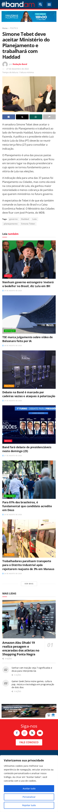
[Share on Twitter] (22, 116)
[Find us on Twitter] (32, 733)
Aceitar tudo (29, 788)
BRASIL (8, 276)
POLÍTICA (14, 28)
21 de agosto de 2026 (13, 455)
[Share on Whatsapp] (35, 116)
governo (13, 219)
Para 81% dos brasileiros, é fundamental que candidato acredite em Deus (27, 506)
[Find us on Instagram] (24, 733)
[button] (40, 4)
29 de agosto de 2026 (13, 290)
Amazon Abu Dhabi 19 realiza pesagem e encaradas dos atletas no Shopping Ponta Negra (20, 648)
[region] (29, 783)
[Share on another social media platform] (49, 116)
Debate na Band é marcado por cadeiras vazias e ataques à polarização (28, 394)
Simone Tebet (28, 223)
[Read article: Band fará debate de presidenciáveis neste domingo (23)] (29, 424)
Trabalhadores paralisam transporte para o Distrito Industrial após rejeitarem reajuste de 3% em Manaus (28, 565)
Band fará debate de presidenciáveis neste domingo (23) (26, 449)
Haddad (25, 219)
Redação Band (20, 64)
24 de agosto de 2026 (13, 400)
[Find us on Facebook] (17, 733)
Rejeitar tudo (29, 805)
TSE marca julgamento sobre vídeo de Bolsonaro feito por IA (27, 339)
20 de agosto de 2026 (13, 514)
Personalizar (29, 796)
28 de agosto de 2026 (13, 345)
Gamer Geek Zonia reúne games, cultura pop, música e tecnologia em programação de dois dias (33, 684)
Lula (34, 219)
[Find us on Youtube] (40, 733)
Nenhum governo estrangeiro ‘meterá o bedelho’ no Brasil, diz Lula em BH (28, 284)
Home (5, 28)
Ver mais (29, 583)
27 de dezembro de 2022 (17, 68)
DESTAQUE (10, 331)
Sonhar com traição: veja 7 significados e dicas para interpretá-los (32, 669)
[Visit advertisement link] (29, 16)
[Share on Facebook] (8, 116)
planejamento (11, 223)
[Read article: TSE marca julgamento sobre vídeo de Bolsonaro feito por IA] (29, 314)
